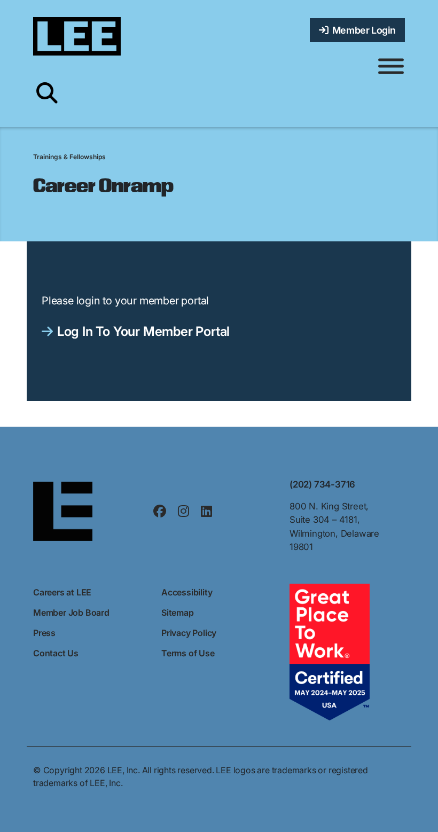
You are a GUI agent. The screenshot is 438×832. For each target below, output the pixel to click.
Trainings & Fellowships (69, 157)
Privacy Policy (188, 632)
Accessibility (186, 592)
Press (44, 632)
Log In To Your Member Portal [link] (143, 331)
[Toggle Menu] (391, 66)
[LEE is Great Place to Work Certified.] (330, 651)
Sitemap (177, 612)
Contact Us (56, 653)
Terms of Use (188, 653)
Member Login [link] (362, 30)
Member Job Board (71, 612)
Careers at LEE (62, 592)
